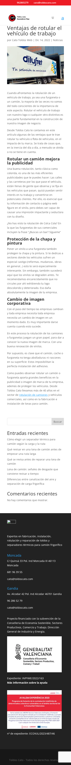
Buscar (58, 421)
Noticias (58, 40)
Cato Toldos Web (22, 40)
